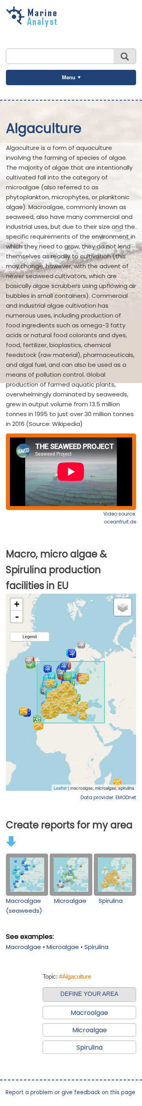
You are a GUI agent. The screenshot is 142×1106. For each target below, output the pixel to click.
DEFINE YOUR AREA (89, 993)
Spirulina (111, 901)
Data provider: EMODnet (108, 797)
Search (125, 56)
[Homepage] (33, 24)
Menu (68, 77)
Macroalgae (23, 947)
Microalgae (70, 901)
